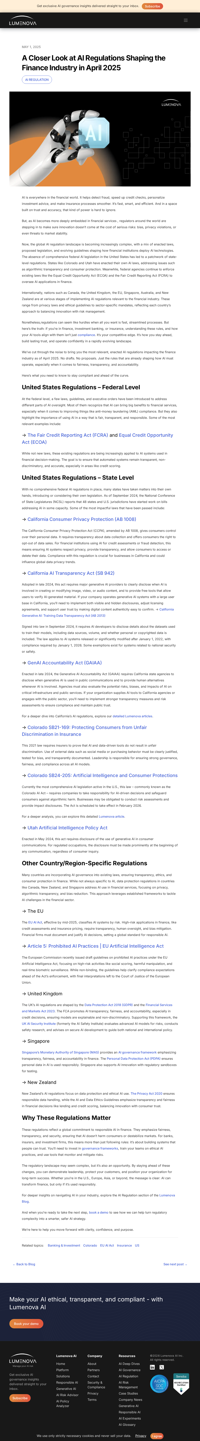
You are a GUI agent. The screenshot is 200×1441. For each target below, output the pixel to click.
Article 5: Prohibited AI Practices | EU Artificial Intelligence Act (96, 946)
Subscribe (152, 6)
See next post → (175, 1264)
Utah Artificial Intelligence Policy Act (67, 828)
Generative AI (66, 1389)
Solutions (63, 1376)
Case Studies (128, 1393)
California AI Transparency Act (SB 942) (71, 573)
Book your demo (26, 1324)
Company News (130, 1400)
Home (60, 1364)
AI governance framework (137, 1052)
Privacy (93, 1393)
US (137, 1245)
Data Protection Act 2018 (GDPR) (109, 1005)
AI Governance (129, 1370)
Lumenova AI (23, 20)
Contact (93, 1376)
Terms (92, 1400)
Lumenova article (111, 816)
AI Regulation (37, 80)
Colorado (90, 1245)
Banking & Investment (64, 1245)
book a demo (98, 1212)
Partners (94, 1370)
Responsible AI (67, 1382)
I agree (157, 1436)
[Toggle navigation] (186, 20)
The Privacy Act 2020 (146, 1093)
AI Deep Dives (129, 1364)
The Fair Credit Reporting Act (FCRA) (68, 435)
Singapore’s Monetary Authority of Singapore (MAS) (60, 1052)
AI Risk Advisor (67, 1395)
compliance (86, 335)
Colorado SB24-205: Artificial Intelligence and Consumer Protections (103, 775)
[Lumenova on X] (161, 1367)
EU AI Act (35, 922)
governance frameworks (100, 1148)
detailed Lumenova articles (132, 716)
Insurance (124, 1245)
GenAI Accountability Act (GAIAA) (65, 663)
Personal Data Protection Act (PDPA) (134, 1058)
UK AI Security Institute (39, 1024)
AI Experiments (130, 1418)
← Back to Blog (23, 1264)
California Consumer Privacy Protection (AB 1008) (82, 519)
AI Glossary (127, 1425)
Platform (62, 1370)
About (92, 1364)
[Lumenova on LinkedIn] (152, 1367)
